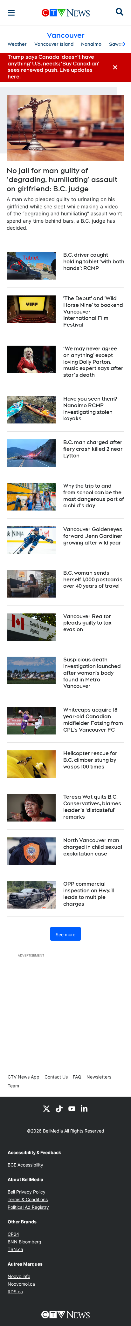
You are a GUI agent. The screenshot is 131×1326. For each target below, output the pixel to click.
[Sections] (11, 12)
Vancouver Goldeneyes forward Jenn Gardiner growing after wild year (92, 536)
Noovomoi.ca (21, 1284)
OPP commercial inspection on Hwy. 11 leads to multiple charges (88, 894)
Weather (17, 44)
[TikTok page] (59, 1109)
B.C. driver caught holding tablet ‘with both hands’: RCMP (93, 261)
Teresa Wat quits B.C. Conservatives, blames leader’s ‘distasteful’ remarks (92, 807)
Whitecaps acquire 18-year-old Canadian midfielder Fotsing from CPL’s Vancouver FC (93, 720)
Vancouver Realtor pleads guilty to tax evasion (87, 623)
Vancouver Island (53, 44)
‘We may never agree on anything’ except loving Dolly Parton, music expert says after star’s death (93, 362)
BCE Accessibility (25, 1164)
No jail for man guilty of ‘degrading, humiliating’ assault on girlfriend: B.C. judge (62, 179)
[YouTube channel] (72, 1109)
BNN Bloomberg (24, 1241)
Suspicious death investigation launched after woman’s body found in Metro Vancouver (92, 673)
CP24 (13, 1234)
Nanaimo (91, 44)
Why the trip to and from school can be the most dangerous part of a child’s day (93, 496)
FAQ (77, 1076)
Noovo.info (19, 1276)
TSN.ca (15, 1249)
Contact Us (56, 1076)
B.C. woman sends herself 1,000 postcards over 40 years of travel (92, 579)
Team (13, 1085)
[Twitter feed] (46, 1109)
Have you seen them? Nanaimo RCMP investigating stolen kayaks (90, 409)
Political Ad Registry (28, 1207)
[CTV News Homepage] (66, 13)
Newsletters (98, 1076)
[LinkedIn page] (84, 1109)
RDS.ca (15, 1291)
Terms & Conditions (28, 1199)
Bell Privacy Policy (26, 1191)
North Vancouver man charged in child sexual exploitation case (92, 847)
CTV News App (23, 1076)
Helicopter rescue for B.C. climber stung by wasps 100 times (90, 760)
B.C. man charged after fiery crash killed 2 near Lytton (93, 449)
